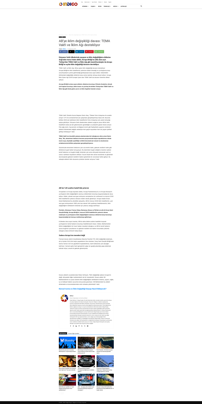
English (109, 2)
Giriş (82, 2)
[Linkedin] (77, 326)
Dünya (64, 37)
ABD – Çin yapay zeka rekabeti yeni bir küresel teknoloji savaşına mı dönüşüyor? (86, 388)
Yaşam (93, 6)
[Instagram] (74, 326)
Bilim (99, 6)
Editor (64, 49)
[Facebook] (71, 326)
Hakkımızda (86, 2)
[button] (141, 6)
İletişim (105, 2)
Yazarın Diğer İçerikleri (73, 333)
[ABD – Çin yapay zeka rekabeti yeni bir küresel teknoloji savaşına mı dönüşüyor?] (86, 380)
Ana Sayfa (61, 35)
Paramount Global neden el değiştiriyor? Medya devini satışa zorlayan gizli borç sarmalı (104, 370)
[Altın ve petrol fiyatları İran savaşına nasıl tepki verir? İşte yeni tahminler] (67, 361)
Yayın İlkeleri (94, 2)
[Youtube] (88, 326)
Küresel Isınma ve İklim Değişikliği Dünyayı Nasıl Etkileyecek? (82, 289)
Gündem (84, 6)
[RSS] (82, 326)
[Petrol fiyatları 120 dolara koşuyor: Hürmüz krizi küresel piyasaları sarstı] (105, 343)
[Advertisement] (101, 21)
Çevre (66, 35)
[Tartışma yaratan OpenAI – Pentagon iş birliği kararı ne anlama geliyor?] (86, 361)
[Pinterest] (79, 326)
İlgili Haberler (63, 333)
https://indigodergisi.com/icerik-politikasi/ (78, 298)
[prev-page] (60, 393)
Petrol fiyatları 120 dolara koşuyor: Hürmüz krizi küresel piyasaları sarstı (105, 351)
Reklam (99, 2)
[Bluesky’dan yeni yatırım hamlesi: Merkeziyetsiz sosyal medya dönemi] (67, 343)
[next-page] (62, 393)
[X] (85, 326)
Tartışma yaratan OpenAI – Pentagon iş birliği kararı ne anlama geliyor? (86, 370)
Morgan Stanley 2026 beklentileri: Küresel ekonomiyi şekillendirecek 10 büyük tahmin (105, 388)
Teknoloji (107, 6)
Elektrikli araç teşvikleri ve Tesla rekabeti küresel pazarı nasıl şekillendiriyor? (66, 388)
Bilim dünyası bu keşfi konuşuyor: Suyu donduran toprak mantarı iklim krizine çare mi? (86, 351)
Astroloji (124, 6)
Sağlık (115, 6)
